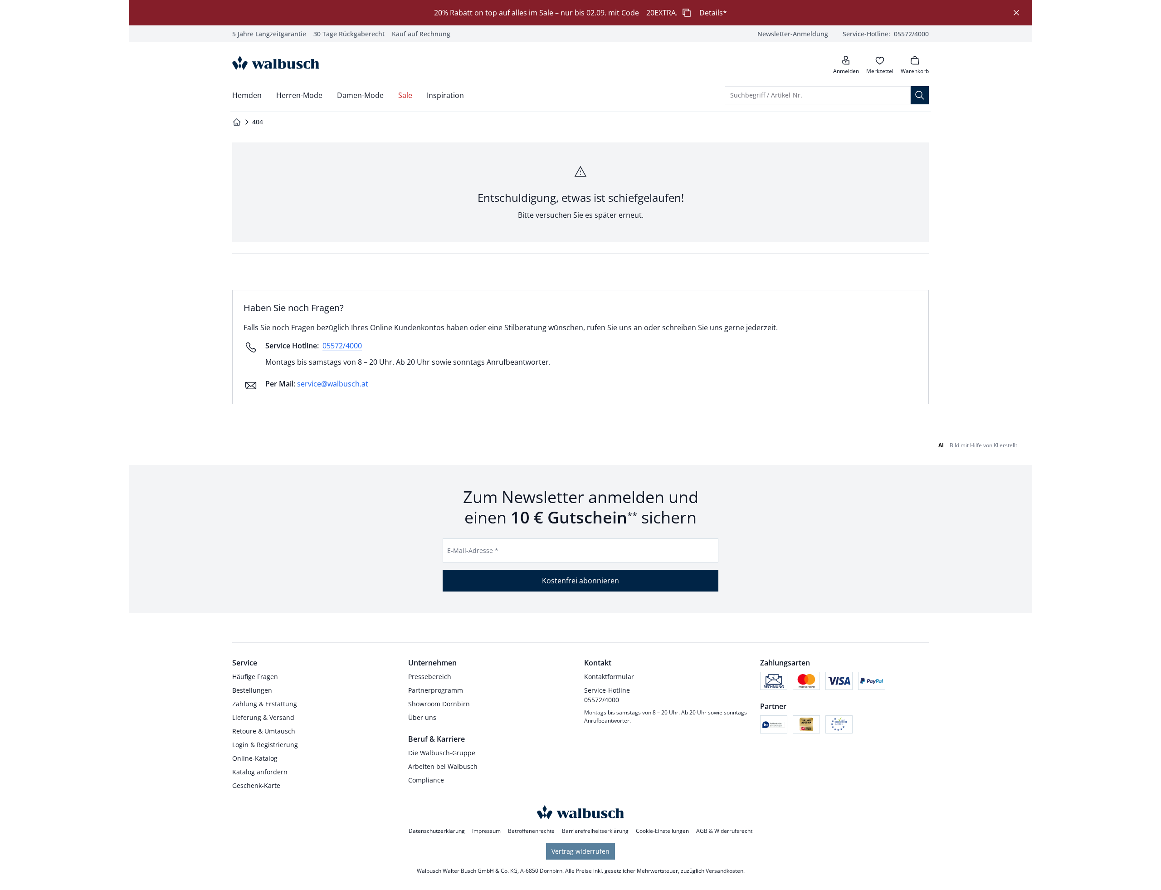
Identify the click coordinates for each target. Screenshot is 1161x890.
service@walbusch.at (332, 384)
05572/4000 (342, 346)
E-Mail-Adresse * (472, 550)
